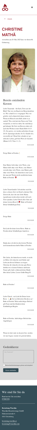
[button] (32, 7)
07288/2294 (6, 399)
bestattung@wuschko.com (10, 424)
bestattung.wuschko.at (9, 421)
